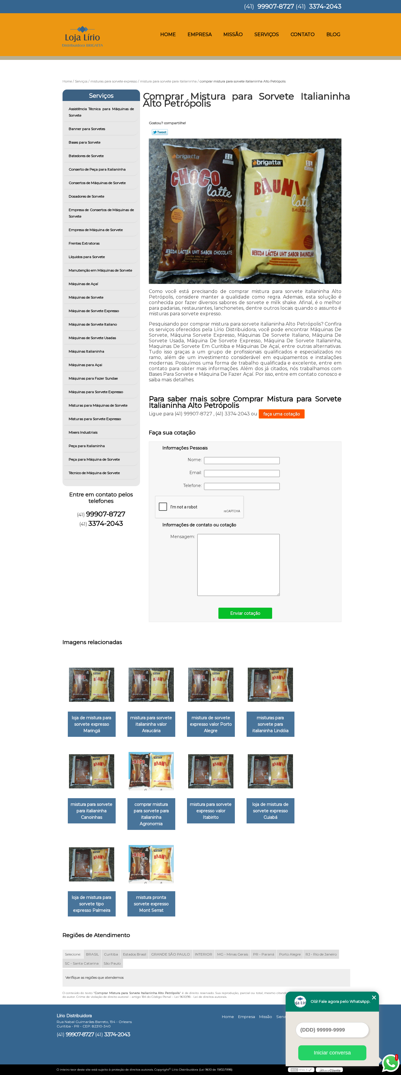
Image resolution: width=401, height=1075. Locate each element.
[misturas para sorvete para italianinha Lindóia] (270, 684)
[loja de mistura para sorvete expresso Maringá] (91, 684)
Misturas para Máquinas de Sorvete (98, 405)
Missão (233, 34)
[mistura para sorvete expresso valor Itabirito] (211, 771)
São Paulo (112, 963)
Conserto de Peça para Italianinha (97, 169)
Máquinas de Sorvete (86, 297)
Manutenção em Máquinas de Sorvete (100, 270)
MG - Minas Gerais (232, 954)
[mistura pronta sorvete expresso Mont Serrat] (151, 864)
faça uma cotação (281, 414)
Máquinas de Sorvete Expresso (94, 311)
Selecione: (73, 954)
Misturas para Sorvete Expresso (95, 419)
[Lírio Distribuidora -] (90, 25)
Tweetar (160, 132)
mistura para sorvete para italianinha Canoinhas (91, 811)
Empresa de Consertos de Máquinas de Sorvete (101, 213)
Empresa (200, 34)
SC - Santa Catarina (82, 963)
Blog (333, 34)
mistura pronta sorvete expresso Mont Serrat (151, 904)
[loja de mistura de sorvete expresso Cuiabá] (270, 771)
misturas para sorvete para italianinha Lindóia (270, 724)
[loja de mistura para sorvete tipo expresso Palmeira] (91, 864)
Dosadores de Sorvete (86, 196)
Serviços (267, 34)
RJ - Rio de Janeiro (321, 954)
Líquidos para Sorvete (87, 257)
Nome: (196, 459)
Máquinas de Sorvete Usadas (92, 338)
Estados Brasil (134, 954)
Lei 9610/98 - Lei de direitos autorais (200, 997)
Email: (196, 472)
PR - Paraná (263, 954)
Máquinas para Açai (85, 365)
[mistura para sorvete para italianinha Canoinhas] (91, 771)
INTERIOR (203, 954)
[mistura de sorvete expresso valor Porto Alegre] (211, 684)
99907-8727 (275, 6)
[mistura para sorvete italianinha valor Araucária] (151, 684)
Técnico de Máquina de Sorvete (94, 473)
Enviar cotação (245, 613)
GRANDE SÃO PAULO (170, 954)
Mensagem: (183, 536)
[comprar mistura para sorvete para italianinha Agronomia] (151, 771)
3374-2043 (325, 6)
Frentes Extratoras (84, 243)
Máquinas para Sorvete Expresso (96, 392)
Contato (303, 34)
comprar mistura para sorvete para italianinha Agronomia (151, 814)
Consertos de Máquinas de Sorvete (97, 183)
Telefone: (193, 485)
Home (168, 34)
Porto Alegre (290, 954)
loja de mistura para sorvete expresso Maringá (91, 724)
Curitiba (111, 954)
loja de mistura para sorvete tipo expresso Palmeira (91, 904)
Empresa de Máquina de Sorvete (96, 230)
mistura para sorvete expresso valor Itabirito (211, 811)
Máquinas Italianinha (86, 351)
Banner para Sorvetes (87, 129)
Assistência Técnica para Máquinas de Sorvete (101, 112)
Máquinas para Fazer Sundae (93, 378)
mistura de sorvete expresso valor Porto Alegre (211, 724)
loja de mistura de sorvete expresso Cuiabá (270, 811)
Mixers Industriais (83, 432)
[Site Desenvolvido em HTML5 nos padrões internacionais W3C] (301, 1069)
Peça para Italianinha (87, 446)
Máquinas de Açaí (83, 284)
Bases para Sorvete (84, 142)
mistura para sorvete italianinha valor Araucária (151, 724)
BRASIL (92, 954)
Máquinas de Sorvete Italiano (93, 324)
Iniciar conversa (332, 1053)
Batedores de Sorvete (86, 156)
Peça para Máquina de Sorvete (94, 459)
